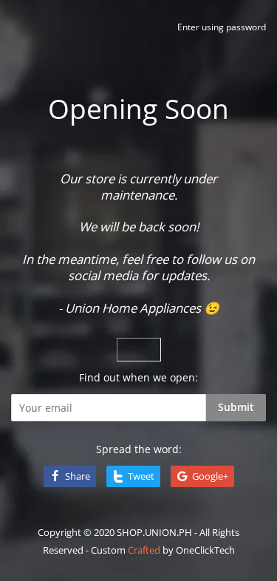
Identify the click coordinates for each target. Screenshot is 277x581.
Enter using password (221, 27)
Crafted (144, 550)
